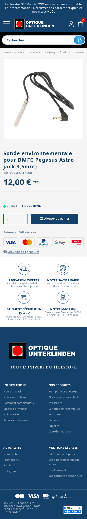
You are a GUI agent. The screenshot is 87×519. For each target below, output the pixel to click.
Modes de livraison (15, 409)
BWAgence (24, 506)
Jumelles (54, 426)
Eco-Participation (59, 470)
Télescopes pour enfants (64, 397)
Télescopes (55, 403)
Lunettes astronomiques (64, 409)
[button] (7, 219)
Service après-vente (16, 420)
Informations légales (62, 454)
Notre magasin (12, 391)
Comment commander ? (18, 403)
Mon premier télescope (63, 391)
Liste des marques (60, 431)
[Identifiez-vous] (71, 24)
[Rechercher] (79, 40)
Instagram (10, 471)
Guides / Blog (11, 414)
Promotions (11, 460)
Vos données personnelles (65, 476)
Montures (55, 414)
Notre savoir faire (14, 397)
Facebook (9, 465)
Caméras (54, 420)
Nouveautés (11, 454)
